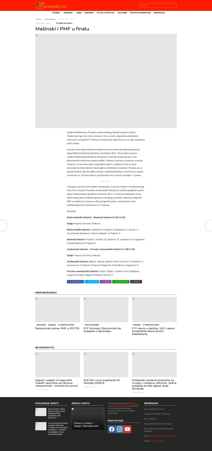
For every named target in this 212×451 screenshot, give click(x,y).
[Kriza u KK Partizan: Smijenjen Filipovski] (3, 225)
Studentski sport (66, 325)
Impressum (159, 13)
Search (174, 5)
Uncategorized (92, 325)
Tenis (79, 13)
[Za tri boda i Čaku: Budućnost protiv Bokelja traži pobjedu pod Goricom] (40, 412)
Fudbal (56, 13)
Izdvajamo (41, 325)
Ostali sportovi (105, 13)
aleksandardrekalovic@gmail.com (162, 436)
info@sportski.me (158, 441)
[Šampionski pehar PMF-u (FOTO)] (57, 309)
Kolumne (122, 13)
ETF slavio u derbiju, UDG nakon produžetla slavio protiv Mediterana (153, 331)
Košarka (68, 13)
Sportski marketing (140, 13)
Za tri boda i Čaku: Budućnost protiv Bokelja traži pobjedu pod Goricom (56, 413)
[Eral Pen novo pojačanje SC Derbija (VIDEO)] (106, 364)
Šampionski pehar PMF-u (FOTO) (57, 328)
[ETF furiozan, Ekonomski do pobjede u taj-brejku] (106, 309)
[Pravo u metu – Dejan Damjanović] (88, 419)
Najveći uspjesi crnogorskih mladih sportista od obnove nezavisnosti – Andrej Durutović (56, 383)
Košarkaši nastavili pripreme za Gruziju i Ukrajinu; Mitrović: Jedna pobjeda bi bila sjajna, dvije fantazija (154, 384)
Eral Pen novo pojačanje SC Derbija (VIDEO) (102, 381)
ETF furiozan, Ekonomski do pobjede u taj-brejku (102, 330)
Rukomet (89, 13)
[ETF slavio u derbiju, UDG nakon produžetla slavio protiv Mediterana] (154, 309)
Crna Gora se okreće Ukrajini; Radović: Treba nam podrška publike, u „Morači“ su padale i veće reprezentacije (58, 428)
